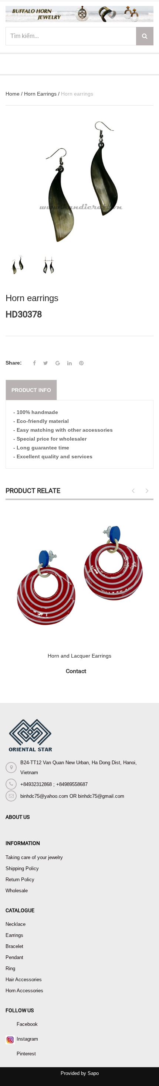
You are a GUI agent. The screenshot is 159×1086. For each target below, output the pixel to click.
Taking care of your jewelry (34, 857)
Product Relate (33, 490)
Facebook (27, 1024)
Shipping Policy (22, 868)
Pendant (14, 957)
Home (13, 94)
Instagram (27, 1039)
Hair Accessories (24, 979)
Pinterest (26, 1053)
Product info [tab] (31, 390)
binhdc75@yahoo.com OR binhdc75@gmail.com (72, 796)
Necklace (16, 924)
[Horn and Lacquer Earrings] (79, 576)
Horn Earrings (40, 94)
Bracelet (14, 946)
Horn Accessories (24, 990)
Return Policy (20, 879)
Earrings (14, 935)
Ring (10, 968)
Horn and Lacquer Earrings (79, 656)
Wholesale (17, 890)
